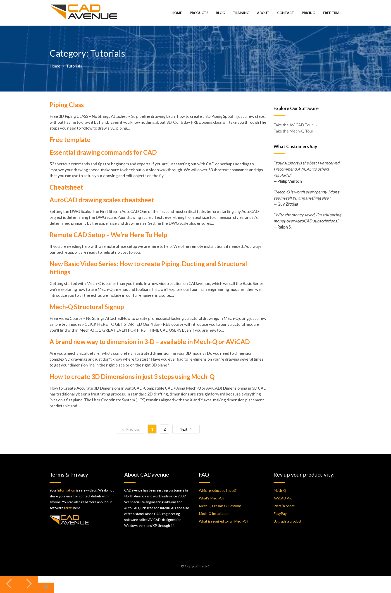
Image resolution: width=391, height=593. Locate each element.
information (66, 490)
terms (68, 508)
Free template (70, 139)
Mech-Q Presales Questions (220, 506)
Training (241, 13)
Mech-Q (280, 490)
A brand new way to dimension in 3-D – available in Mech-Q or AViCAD (150, 341)
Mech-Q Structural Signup (87, 307)
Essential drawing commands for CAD (103, 152)
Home (177, 13)
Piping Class (67, 104)
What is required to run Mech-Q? (223, 521)
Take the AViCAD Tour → (296, 124)
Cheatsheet (66, 187)
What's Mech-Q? (211, 498)
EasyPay (280, 513)
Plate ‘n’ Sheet (284, 506)
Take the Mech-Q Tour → (296, 130)
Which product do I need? (218, 490)
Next (183, 429)
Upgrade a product (287, 521)
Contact (285, 13)
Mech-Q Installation (214, 513)
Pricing (308, 13)
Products (199, 13)
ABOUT (263, 13)
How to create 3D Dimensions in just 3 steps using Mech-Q (132, 376)
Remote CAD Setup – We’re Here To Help (108, 235)
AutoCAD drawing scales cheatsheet (102, 200)
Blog (220, 13)
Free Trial (332, 13)
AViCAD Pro (283, 498)
